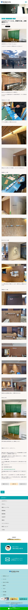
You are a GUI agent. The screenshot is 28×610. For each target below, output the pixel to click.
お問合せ (4, 594)
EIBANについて (6, 576)
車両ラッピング (5, 526)
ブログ (4, 588)
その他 (14, 18)
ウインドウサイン (9, 18)
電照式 (3, 520)
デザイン (3, 504)
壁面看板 (3, 510)
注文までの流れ (6, 582)
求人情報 (4, 591)
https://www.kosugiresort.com (9, 469)
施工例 (4, 585)
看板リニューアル (5, 507)
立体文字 (3, 18)
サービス (4, 579)
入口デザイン (4, 500)
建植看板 (3, 513)
